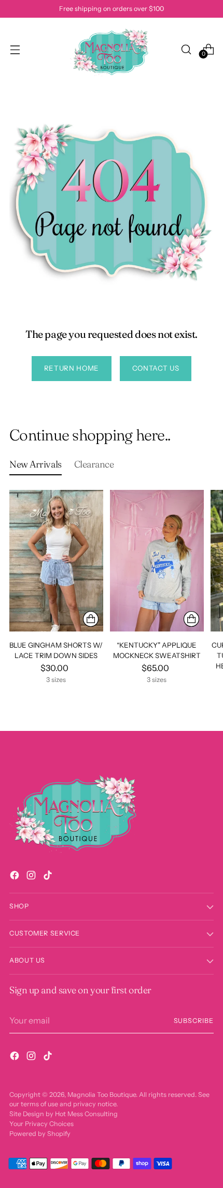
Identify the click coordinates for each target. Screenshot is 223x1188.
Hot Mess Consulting (86, 1114)
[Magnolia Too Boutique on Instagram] (32, 876)
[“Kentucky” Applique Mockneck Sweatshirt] (157, 560)
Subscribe (194, 1021)
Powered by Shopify (40, 1134)
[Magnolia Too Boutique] (111, 49)
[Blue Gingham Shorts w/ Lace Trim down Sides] (56, 560)
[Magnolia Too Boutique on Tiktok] (49, 876)
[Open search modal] (186, 49)
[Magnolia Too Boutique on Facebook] (15, 876)
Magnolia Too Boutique (101, 1094)
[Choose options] (90, 618)
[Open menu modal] (14, 49)
